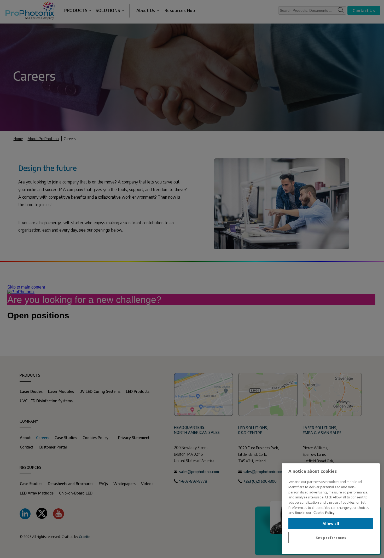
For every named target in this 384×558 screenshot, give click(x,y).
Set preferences (331, 537)
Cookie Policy (323, 512)
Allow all (331, 523)
